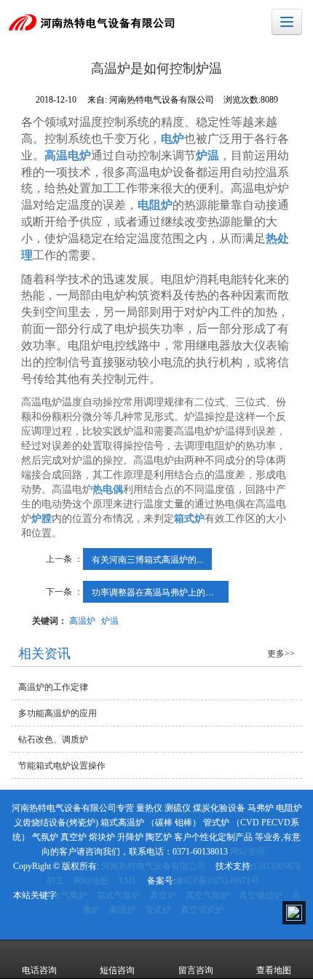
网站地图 (91, 881)
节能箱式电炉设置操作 (62, 766)
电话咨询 (39, 970)
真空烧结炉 (260, 895)
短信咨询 (117, 970)
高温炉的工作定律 (53, 687)
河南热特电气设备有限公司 (153, 866)
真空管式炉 (202, 910)
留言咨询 (195, 970)
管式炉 (158, 910)
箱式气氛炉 (118, 895)
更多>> (281, 654)
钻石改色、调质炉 (53, 739)
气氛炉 (74, 895)
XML (128, 881)
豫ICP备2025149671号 (217, 881)
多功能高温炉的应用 (57, 713)
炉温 (110, 620)
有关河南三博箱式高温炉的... (147, 558)
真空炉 (163, 895)
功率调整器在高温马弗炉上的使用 (157, 591)
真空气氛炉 (207, 895)
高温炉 (82, 620)
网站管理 (247, 852)
